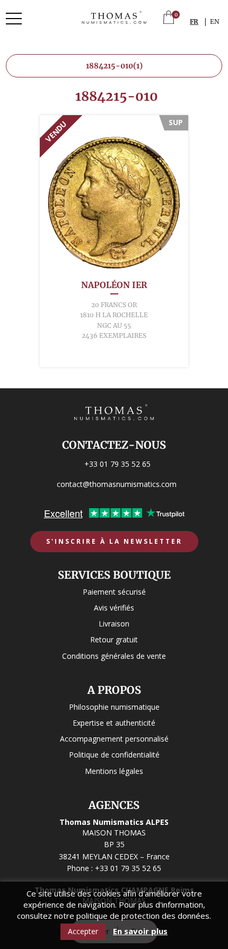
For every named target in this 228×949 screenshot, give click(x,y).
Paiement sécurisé (114, 592)
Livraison (114, 624)
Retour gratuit (114, 639)
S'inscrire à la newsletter (114, 541)
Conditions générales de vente (114, 656)
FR (194, 21)
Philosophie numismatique (114, 707)
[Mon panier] (168, 18)
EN (215, 21)
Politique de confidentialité (114, 755)
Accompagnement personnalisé (114, 739)
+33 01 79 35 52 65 (117, 464)
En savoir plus (140, 931)
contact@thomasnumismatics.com (117, 484)
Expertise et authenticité (114, 723)
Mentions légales (114, 771)
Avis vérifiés (114, 608)
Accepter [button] (83, 931)
